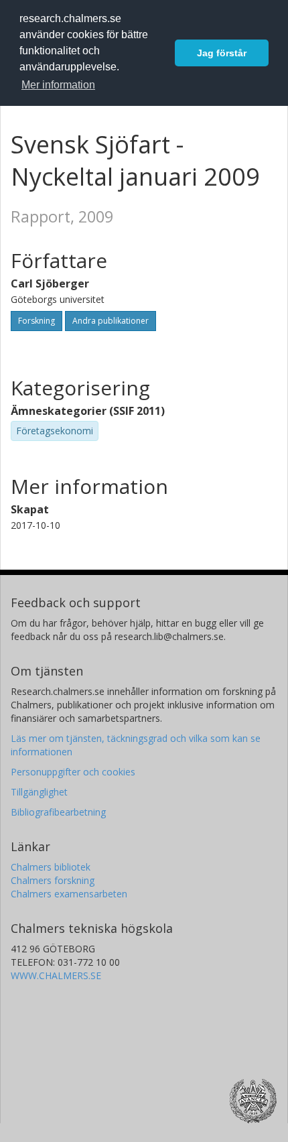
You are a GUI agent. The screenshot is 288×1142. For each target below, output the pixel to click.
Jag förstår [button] (221, 53)
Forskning (36, 320)
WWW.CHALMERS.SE (56, 975)
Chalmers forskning (52, 880)
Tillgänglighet (39, 791)
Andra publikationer (110, 320)
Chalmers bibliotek (50, 867)
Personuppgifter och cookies (73, 771)
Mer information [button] (58, 84)
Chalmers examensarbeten (69, 893)
